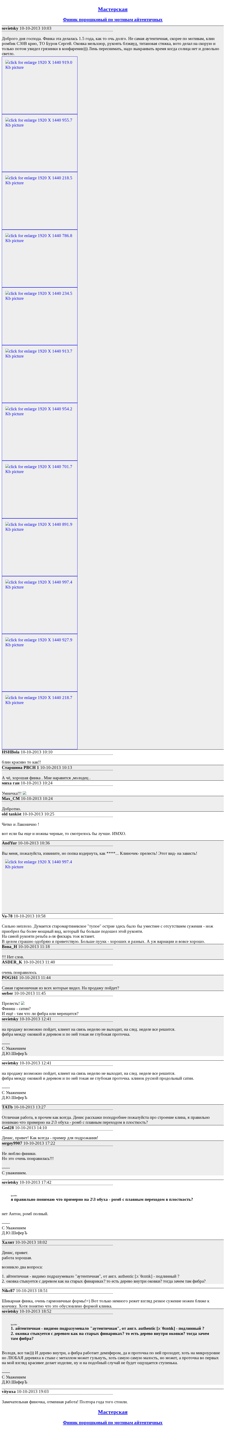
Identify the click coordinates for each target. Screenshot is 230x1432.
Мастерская (113, 9)
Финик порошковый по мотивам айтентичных (113, 19)
